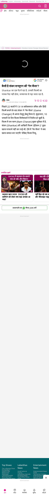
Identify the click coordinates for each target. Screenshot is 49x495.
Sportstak (25, 1)
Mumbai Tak (40, 1)
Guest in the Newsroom (6, 472)
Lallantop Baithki (7, 476)
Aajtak (11, 1)
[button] (45, 6)
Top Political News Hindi (23, 477)
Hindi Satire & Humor (22, 472)
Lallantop (4, 1)
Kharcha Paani (6, 477)
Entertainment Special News (38, 476)
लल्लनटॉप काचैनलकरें (24, 207)
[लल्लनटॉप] (5, 6)
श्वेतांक (7, 100)
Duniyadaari (6, 470)
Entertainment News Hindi (40, 472)
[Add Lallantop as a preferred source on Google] (39, 80)
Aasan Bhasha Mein (8, 478)
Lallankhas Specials (24, 474)
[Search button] (39, 6)
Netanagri (5, 474)
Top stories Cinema (39, 474)
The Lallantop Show (8, 468)
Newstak (32, 1)
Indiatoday (17, 1)
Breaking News (23, 476)
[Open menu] (1, 10)
